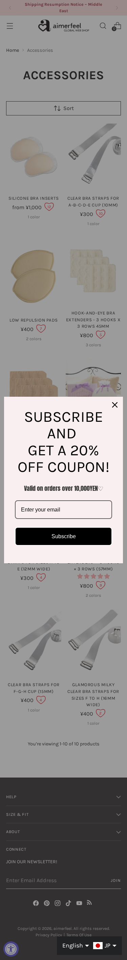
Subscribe (63, 536)
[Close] (115, 405)
